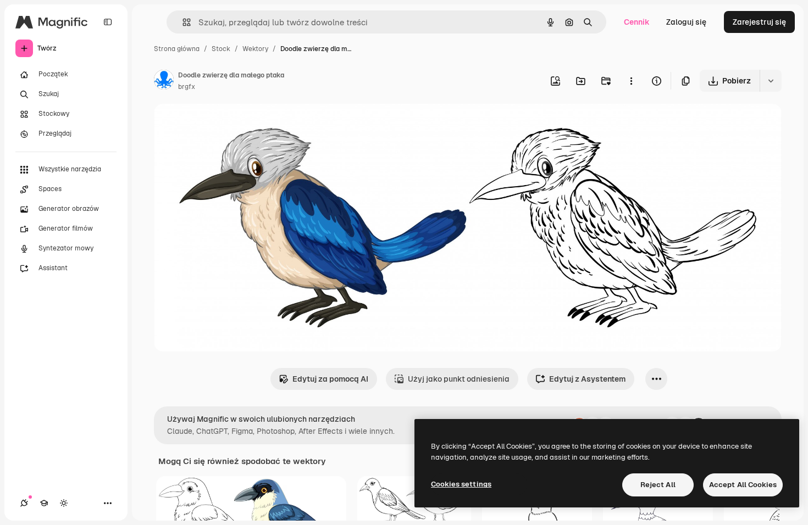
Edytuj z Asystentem (587, 379)
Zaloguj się (686, 22)
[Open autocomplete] (182, 22)
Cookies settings (461, 484)
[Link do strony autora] (164, 81)
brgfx (186, 86)
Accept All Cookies (743, 484)
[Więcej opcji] (631, 81)
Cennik (637, 22)
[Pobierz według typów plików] (771, 81)
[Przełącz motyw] (64, 503)
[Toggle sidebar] (108, 22)
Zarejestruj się (759, 22)
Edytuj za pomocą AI (330, 379)
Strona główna (177, 48)
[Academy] (44, 503)
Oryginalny (230, 125)
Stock (221, 48)
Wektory (255, 48)
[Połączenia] (24, 503)
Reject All (658, 484)
